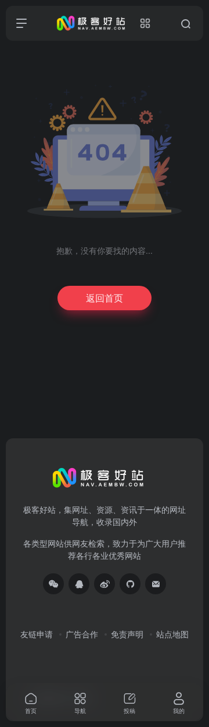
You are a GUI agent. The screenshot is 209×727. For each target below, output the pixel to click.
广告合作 (82, 634)
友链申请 (36, 634)
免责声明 (127, 634)
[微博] (104, 583)
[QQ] (79, 583)
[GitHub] (130, 583)
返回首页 (104, 297)
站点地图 (172, 634)
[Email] (155, 583)
